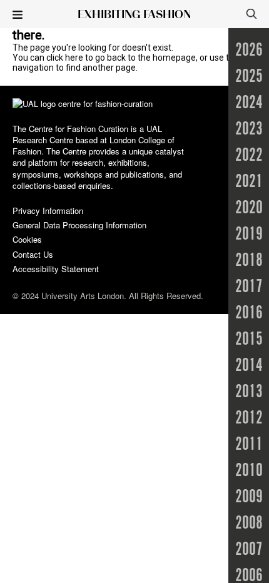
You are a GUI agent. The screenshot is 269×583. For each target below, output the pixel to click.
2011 (249, 445)
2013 (249, 392)
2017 (249, 287)
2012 (249, 418)
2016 (249, 313)
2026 (249, 51)
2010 (249, 471)
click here (64, 58)
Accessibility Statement (56, 269)
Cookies (27, 239)
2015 (249, 340)
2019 (249, 235)
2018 (249, 261)
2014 (249, 366)
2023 (249, 129)
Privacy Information (48, 210)
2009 (249, 497)
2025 (249, 77)
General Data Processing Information (79, 225)
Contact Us (33, 254)
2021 (249, 182)
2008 (249, 524)
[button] (17, 16)
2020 (249, 208)
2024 (249, 103)
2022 (249, 156)
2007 (249, 550)
